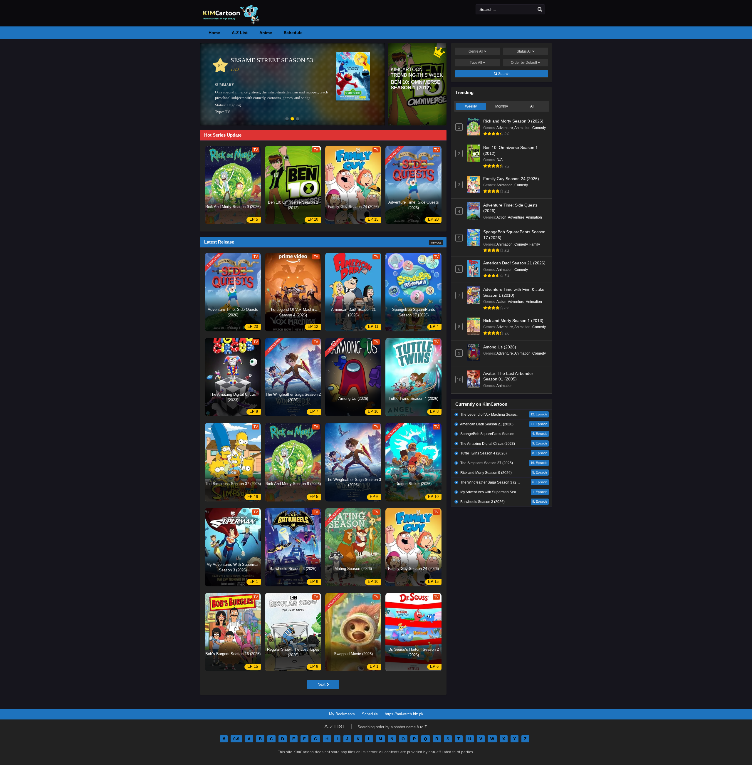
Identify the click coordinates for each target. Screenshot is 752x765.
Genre (476, 51)
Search (503, 74)
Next (322, 684)
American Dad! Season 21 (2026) (514, 263)
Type (476, 63)
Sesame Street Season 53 (272, 60)
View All (436, 242)
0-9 (236, 739)
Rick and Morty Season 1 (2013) (513, 320)
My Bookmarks (342, 714)
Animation (522, 128)
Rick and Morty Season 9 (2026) (513, 121)
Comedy (539, 128)
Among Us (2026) (499, 347)
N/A (500, 160)
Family (534, 244)
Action (501, 217)
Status (524, 51)
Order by (524, 63)
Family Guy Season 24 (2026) (511, 178)
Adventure (504, 128)
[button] (287, 119)
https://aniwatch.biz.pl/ (404, 714)
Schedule (370, 714)
